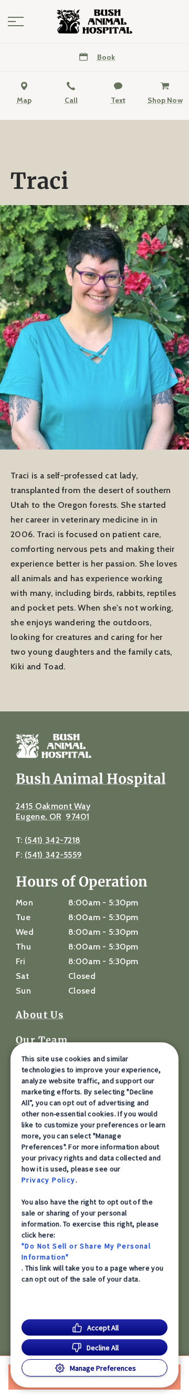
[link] (94, 21)
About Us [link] (40, 1015)
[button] (16, 21)
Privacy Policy (49, 1179)
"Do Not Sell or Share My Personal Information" (86, 1251)
